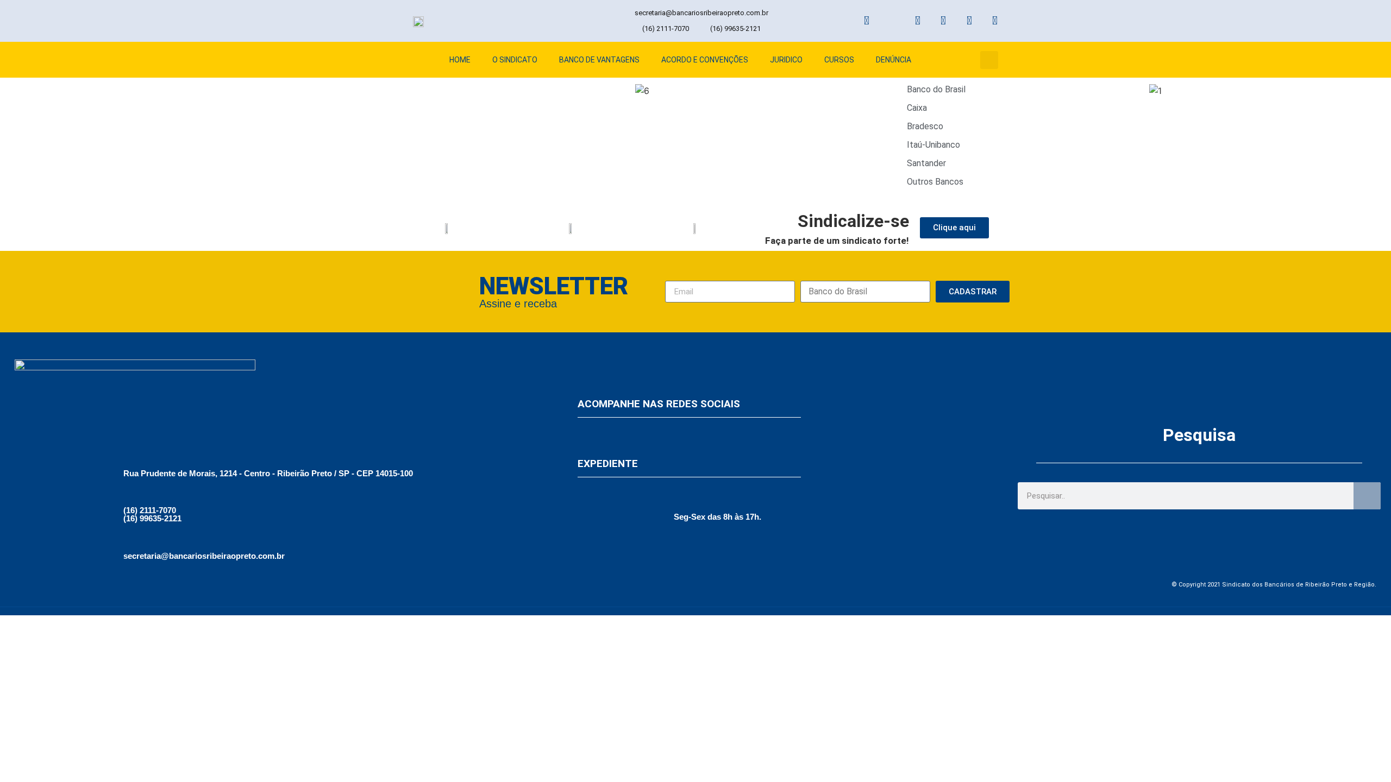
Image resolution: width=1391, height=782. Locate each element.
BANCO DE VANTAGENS (599, 59)
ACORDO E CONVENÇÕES (704, 59)
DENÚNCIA (893, 59)
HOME (460, 59)
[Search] (1367, 495)
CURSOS (839, 59)
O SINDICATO (514, 59)
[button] (989, 60)
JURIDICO (786, 59)
